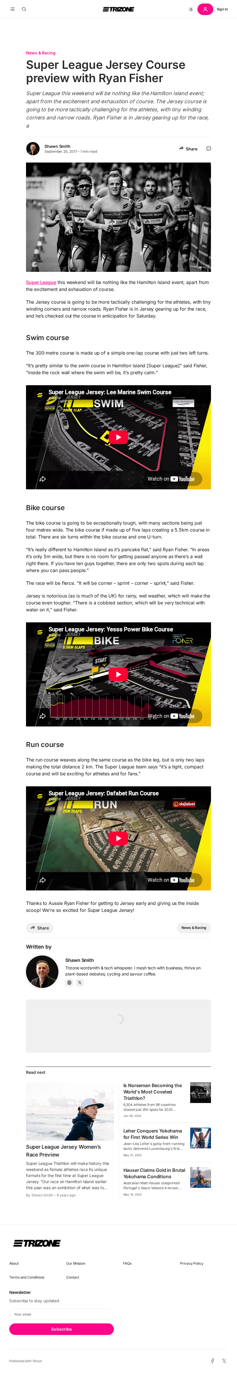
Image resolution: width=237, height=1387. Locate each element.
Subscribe (61, 1329)
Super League (41, 282)
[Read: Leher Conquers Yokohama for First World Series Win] (200, 1138)
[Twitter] (80, 983)
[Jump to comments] (209, 148)
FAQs (127, 1263)
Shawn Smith (58, 146)
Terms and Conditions (26, 1277)
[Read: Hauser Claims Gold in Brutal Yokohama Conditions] (200, 1177)
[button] (12, 9)
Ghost (37, 1361)
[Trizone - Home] (118, 9)
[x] (224, 1361)
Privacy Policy (191, 1263)
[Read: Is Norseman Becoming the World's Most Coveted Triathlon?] (200, 1092)
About (14, 1263)
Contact (72, 1277)
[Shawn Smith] (42, 972)
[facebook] (212, 1361)
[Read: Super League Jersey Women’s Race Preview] (70, 1111)
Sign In (222, 9)
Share (191, 148)
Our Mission (75, 1263)
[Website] (69, 983)
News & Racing (40, 52)
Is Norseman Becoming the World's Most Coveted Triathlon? (152, 1091)
